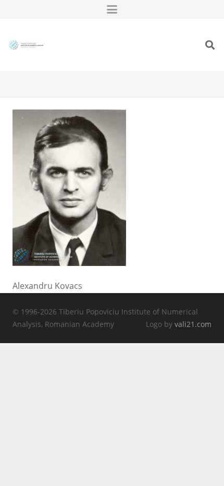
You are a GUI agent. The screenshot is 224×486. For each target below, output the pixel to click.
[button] (112, 9)
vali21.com (193, 324)
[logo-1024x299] (26, 45)
